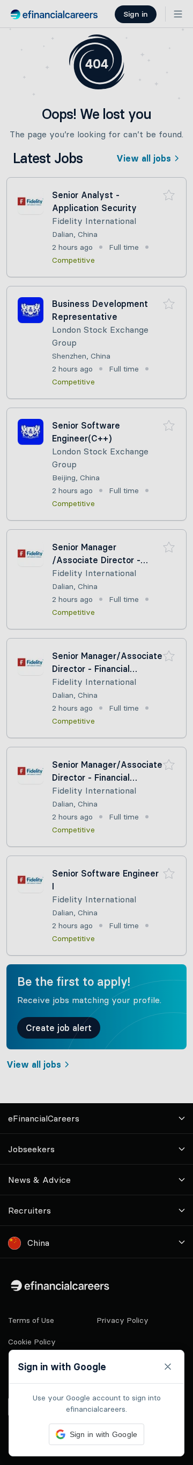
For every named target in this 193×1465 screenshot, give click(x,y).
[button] (96, 732)
